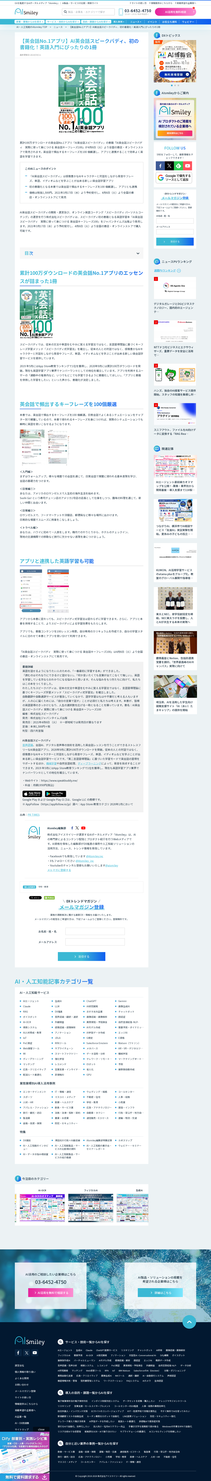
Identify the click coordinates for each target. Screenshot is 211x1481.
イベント (152, 21)
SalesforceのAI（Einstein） (147, 1370)
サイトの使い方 (139, 3)
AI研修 (159, 1350)
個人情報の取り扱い (25, 1371)
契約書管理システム (90, 1380)
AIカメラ (147, 1380)
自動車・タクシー (96, 1112)
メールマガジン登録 (25, 1391)
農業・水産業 (62, 1118)
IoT (25, 1037)
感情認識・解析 (122, 1360)
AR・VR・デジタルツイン (131, 1048)
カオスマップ (125, 1140)
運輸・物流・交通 (127, 1118)
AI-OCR (27, 1022)
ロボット (91, 1064)
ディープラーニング (89, 763)
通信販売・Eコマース (98, 1118)
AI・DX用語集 (22, 1423)
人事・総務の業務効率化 (153, 1406)
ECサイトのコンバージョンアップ (107, 1411)
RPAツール (60, 1043)
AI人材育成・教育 (32, 1032)
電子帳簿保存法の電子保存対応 (73, 1400)
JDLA (57, 1037)
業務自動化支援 (65, 1375)
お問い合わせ (22, 1384)
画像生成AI (124, 1006)
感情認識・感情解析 (65, 1027)
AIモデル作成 (93, 1027)
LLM (57, 1006)
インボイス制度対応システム (105, 1400)
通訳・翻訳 (133, 1375)
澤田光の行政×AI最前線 (67, 1140)
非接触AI (59, 1074)
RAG (25, 1011)
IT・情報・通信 (63, 1091)
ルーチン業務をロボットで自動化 (103, 1416)
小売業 (121, 1102)
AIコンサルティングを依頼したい (165, 1431)
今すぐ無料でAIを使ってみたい (175, 1411)
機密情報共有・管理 (67, 1380)
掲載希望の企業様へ (186, 3)
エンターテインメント (34, 1091)
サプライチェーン (64, 1048)
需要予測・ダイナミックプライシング (131, 1027)
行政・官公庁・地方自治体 (131, 1112)
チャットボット (126, 1011)
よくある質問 (22, 1378)
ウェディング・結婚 (97, 1091)
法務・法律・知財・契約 (67, 1112)
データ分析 (185, 1365)
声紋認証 (171, 1375)
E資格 (121, 1037)
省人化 (90, 1069)
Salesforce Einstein (97, 1043)
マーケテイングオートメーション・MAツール (131, 1058)
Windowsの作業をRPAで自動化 (177, 1426)
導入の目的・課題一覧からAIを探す (89, 1392)
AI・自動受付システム (153, 1375)
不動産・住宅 (93, 1097)
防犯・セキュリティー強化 (163, 1416)
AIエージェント (31, 1001)
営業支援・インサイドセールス (68, 1069)
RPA (107, 1370)
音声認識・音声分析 (67, 1365)
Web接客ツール (31, 1048)
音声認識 (27, 745)
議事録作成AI (64, 1360)
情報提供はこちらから (161, 3)
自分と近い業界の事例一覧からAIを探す (92, 1443)
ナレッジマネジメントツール (172, 1400)
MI (24, 1053)
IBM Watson (124, 1370)
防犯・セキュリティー (66, 1123)
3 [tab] (178, 85)
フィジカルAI (64, 1355)
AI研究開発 (92, 1006)
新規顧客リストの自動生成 (70, 1416)
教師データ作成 (163, 1360)
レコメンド (60, 1064)
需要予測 (78, 1355)
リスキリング (127, 1350)
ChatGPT (92, 1001)
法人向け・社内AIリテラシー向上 (109, 1426)
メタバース (92, 1048)
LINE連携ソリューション (134, 1416)
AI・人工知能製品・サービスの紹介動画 (67, 1155)
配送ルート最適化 (32, 1074)
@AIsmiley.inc (94, 856)
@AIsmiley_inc (85, 861)
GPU (89, 1074)
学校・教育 (43, 886)
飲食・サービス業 (64, 1107)
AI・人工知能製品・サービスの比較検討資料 (67, 1147)
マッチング (29, 1064)
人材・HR (28, 1102)
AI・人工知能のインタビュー (35, 1147)
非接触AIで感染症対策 (149, 1421)
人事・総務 (124, 1097)
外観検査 (59, 1022)
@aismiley (111, 865)
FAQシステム (132, 1380)
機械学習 (51, 763)
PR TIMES (34, 815)
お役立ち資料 (169, 21)
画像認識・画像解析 (97, 1016)
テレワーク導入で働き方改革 (72, 1421)
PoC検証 (27, 1043)
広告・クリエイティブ (34, 1069)
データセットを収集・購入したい (139, 1400)
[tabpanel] (175, 61)
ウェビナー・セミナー (129, 1145)
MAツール (120, 1375)
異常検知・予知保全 (97, 1022)
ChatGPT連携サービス (106, 1350)
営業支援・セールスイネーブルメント (92, 1406)
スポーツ (27, 1097)
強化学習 (59, 1058)
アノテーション (63, 1032)
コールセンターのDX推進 (126, 1406)
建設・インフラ (126, 1107)
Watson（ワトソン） (129, 1043)
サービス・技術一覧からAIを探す (87, 1341)
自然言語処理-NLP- (128, 1022)
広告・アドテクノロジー (99, 1107)
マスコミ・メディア (65, 1097)
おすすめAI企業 (95, 1011)
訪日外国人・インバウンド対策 (73, 1411)
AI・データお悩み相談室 (35, 1154)
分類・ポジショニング (175, 1370)
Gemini (122, 1001)
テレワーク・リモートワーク (100, 1058)
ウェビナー (188, 21)
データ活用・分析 (96, 1053)
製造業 (26, 1118)
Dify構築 (164, 1355)
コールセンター (126, 1091)
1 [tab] (172, 85)
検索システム (30, 1027)
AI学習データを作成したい (102, 1421)
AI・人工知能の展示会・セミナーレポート (99, 1147)
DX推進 (58, 1011)
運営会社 (19, 1365)
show (138, 253)
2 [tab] (175, 85)
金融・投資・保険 (32, 1123)
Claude (26, 1006)
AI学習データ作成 (96, 1032)
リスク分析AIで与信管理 (69, 1431)
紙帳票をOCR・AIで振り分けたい (100, 1431)
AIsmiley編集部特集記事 (99, 1140)
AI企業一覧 (20, 1416)
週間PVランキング (165, 270)
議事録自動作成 (126, 1069)
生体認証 (158, 1380)
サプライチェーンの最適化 (133, 1431)
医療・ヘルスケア (64, 1102)
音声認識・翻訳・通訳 (66, 1016)
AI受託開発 (102, 1355)
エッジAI (122, 1032)
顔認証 (121, 1016)
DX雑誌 (27, 1140)
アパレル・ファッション (35, 1107)
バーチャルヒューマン (84, 1360)
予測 (120, 1064)
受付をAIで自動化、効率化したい (74, 1426)
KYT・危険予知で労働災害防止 (142, 1411)
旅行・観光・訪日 (32, 1112)
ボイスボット (30, 1016)
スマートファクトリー (66, 1053)
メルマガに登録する (59, 870)
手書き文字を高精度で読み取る (144, 1426)
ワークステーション (113, 1380)
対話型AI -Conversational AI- (143, 1355)
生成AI (58, 1001)
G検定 (90, 1037)
